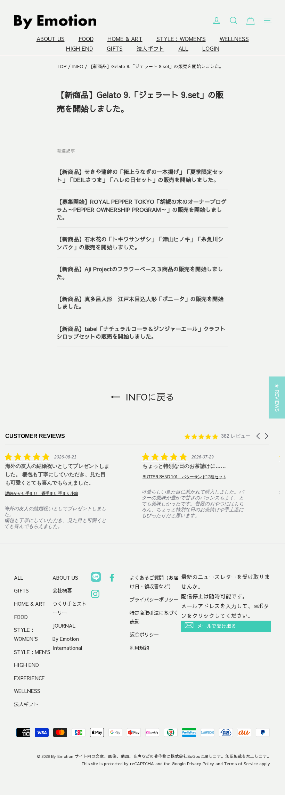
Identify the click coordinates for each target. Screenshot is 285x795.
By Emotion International (67, 643)
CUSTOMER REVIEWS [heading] (35, 436)
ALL (183, 48)
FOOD (86, 38)
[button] (258, 436)
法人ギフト (150, 48)
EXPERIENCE (29, 677)
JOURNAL (63, 625)
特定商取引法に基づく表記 (154, 617)
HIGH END (79, 48)
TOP (62, 66)
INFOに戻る (148, 396)
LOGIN (210, 48)
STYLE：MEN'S (32, 651)
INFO (77, 66)
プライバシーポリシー (154, 599)
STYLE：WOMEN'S (181, 38)
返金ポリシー (144, 634)
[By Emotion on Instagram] (95, 595)
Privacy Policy (200, 763)
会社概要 (62, 590)
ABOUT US (50, 38)
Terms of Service (241, 763)
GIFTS (115, 48)
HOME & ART (124, 38)
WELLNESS (234, 38)
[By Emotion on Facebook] (112, 579)
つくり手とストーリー (69, 608)
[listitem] (57, 490)
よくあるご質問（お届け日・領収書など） (154, 582)
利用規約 (139, 647)
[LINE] (96, 578)
